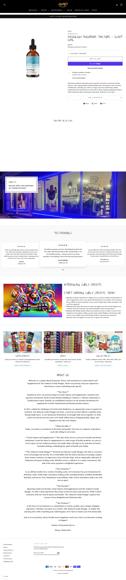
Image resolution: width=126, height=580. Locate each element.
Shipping (70, 47)
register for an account (96, 298)
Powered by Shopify (63, 573)
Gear (69, 10)
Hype (44, 10)
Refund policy (7, 553)
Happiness (57, 10)
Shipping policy (8, 561)
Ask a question (95, 97)
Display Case (82, 10)
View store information (78, 78)
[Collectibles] (103, 342)
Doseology (73, 34)
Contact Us (6, 556)
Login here (82, 298)
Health (33, 10)
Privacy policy (7, 559)
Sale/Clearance (7, 544)
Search (5, 547)
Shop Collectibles (103, 365)
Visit (94, 10)
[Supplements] (22, 342)
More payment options (95, 68)
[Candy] (63, 342)
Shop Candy (63, 365)
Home (69, 31)
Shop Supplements (23, 365)
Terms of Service (8, 550)
